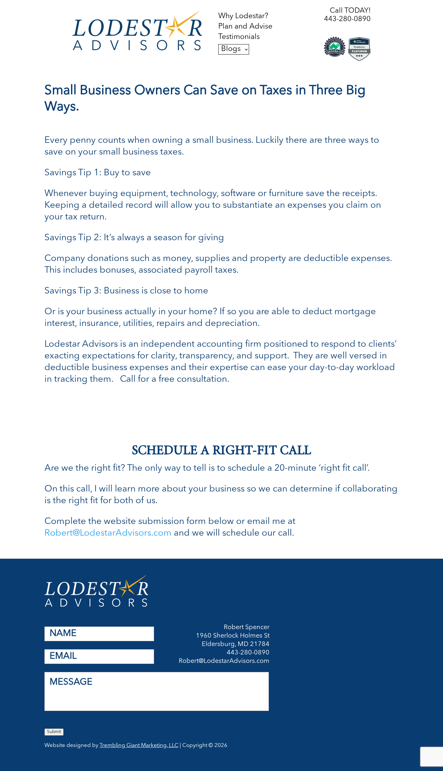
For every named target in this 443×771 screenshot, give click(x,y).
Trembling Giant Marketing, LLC (139, 745)
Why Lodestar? (243, 16)
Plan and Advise (245, 27)
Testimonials (239, 37)
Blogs (231, 49)
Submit (54, 732)
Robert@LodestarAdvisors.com (108, 533)
